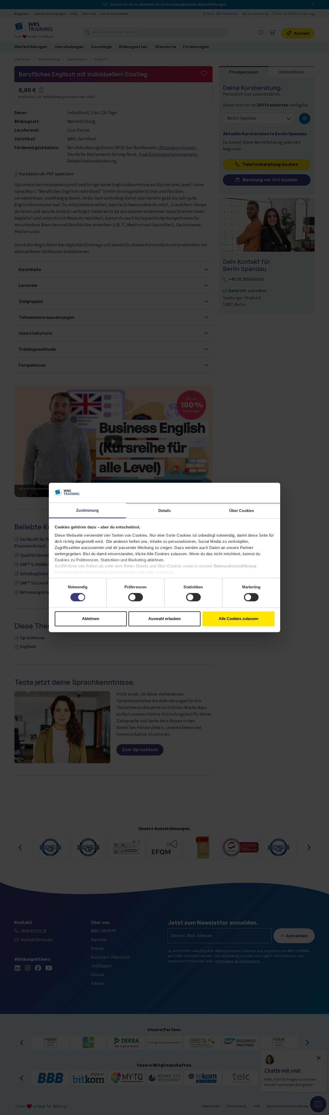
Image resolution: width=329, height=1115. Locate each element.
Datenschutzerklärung (235, 566)
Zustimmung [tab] (87, 510)
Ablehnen (90, 618)
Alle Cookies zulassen (238, 618)
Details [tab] (164, 510)
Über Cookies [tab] (241, 510)
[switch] (135, 597)
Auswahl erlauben (164, 618)
